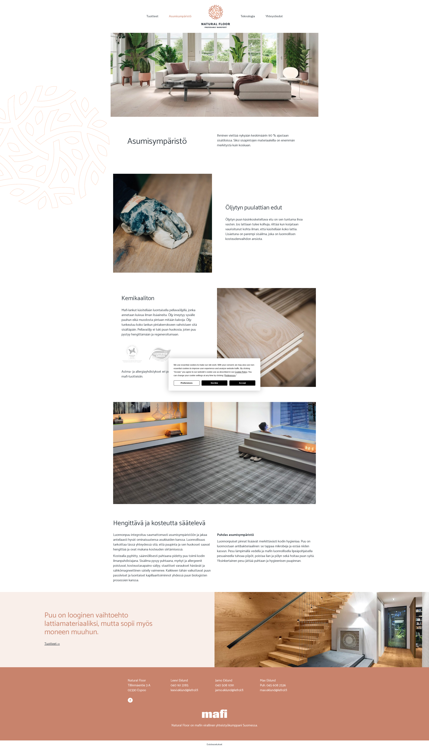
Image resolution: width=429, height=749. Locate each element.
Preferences (187, 383)
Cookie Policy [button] (241, 372)
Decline (214, 383)
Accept (242, 383)
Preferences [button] (230, 375)
